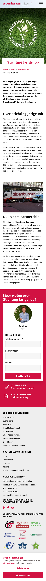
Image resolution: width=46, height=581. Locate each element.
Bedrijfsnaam (12, 351)
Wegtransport (8, 417)
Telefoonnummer (14, 339)
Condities (6, 463)
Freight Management (11, 428)
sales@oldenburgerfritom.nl (15, 495)
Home (5, 69)
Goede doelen (23, 69)
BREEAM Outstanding (11, 438)
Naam (8, 362)
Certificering (8, 460)
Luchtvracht (8, 421)
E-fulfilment (8, 442)
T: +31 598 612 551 (10, 488)
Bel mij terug (13, 335)
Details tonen (23, 568)
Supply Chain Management (14, 445)
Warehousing (8, 431)
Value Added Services (12, 435)
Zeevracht (7, 424)
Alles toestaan (23, 575)
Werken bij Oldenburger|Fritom (16, 470)
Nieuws (6, 467)
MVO (13, 69)
